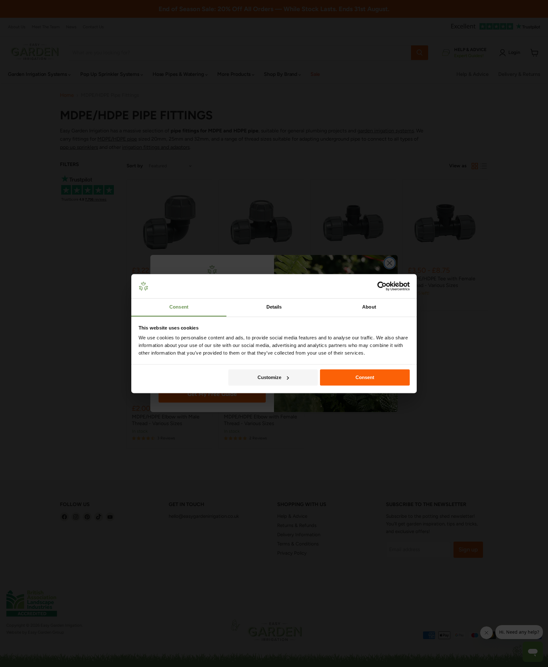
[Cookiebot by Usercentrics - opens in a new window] (382, 286)
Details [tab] (274, 307)
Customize (269, 377)
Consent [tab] (178, 307)
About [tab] (369, 307)
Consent (365, 377)
